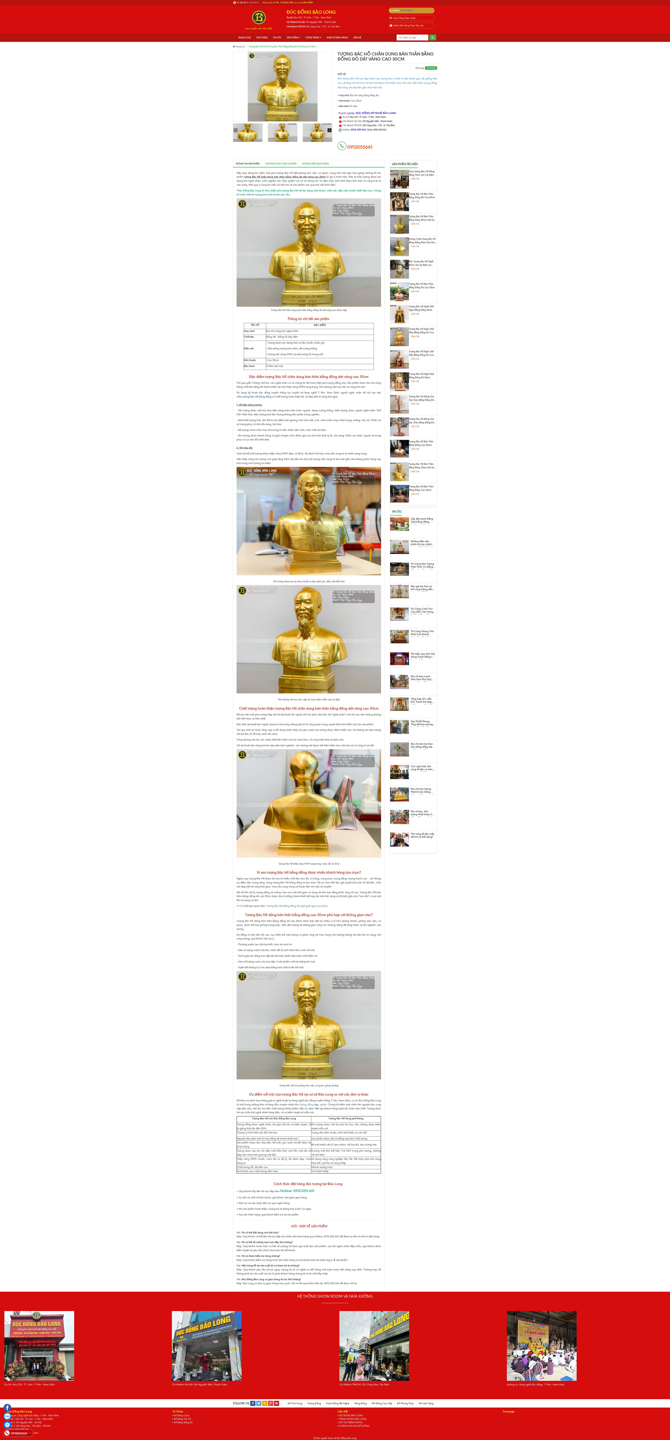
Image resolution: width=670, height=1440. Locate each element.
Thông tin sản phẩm (248, 163)
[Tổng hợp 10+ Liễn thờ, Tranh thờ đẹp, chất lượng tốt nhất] (399, 704)
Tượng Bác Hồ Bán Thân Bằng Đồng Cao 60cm (421, 443)
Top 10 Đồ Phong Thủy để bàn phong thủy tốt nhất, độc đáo (422, 723)
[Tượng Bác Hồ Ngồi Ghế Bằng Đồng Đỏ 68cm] (399, 381)
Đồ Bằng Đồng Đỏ (183, 1422)
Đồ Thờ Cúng (295, 1403)
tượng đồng (306, 1104)
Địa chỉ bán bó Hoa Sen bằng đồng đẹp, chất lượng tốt (422, 745)
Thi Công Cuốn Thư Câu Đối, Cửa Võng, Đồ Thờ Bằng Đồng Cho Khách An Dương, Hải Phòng (422, 610)
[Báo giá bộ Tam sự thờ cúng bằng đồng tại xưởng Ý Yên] (399, 591)
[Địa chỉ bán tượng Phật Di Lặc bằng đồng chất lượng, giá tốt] (399, 794)
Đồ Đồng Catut (181, 1415)
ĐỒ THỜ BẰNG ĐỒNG (351, 1422)
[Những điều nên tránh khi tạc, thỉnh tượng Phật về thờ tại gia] (399, 547)
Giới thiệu (262, 37)
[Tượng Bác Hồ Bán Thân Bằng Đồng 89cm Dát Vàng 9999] (399, 224)
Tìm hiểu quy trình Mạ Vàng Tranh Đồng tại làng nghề (423, 655)
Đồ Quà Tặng (426, 1403)
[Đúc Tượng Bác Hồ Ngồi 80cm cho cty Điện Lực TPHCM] (399, 269)
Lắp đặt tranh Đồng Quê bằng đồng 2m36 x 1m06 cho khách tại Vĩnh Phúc (422, 520)
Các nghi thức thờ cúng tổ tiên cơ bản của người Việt (422, 768)
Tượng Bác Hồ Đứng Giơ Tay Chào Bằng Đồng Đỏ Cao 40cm (421, 421)
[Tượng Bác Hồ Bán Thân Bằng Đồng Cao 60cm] (399, 448)
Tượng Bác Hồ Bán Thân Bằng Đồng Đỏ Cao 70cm (422, 286)
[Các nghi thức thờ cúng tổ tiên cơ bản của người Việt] (399, 772)
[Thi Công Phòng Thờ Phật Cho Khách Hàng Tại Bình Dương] (399, 636)
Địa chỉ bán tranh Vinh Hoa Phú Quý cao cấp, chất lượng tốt (422, 678)
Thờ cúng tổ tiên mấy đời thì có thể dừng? (422, 835)
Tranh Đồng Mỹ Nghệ (337, 1403)
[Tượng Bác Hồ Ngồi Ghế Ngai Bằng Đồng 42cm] (399, 314)
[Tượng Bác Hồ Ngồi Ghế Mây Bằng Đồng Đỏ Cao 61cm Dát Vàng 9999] (399, 336)
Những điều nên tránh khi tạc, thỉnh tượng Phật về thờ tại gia (422, 543)
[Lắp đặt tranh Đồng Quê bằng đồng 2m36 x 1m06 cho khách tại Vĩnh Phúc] (399, 524)
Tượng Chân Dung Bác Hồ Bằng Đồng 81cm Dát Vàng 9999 (422, 241)
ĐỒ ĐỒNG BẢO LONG (351, 1415)
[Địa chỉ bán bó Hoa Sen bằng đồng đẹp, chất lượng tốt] (399, 749)
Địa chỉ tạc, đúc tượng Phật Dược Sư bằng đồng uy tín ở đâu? (422, 813)
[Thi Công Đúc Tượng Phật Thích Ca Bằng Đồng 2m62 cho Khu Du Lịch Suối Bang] (399, 569)
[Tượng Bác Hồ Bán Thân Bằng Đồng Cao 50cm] (399, 494)
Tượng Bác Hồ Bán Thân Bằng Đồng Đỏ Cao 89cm (422, 196)
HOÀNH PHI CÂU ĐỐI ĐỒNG (354, 1426)
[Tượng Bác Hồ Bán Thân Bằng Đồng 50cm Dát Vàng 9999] (399, 471)
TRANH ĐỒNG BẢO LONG (353, 1419)
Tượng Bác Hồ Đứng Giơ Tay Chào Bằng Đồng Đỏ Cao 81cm (421, 398)
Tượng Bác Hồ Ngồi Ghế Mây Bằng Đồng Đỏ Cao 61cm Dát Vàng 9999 (421, 331)
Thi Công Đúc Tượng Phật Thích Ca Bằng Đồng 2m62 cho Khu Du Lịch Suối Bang (422, 565)
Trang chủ (244, 37)
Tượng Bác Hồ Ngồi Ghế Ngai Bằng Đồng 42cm (421, 308)
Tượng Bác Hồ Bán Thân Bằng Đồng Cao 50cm (421, 488)
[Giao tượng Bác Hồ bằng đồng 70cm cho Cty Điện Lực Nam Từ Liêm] (399, 179)
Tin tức (277, 37)
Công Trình (312, 37)
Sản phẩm (292, 37)
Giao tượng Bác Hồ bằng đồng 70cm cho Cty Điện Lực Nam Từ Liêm (421, 173)
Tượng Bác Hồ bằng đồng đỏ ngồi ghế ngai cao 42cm (297, 905)
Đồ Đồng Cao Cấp (382, 1403)
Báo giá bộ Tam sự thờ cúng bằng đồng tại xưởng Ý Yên (422, 588)
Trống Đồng (360, 1403)
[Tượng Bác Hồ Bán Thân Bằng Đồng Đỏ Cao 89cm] (399, 201)
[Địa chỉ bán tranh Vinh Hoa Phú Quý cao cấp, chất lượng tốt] (399, 682)
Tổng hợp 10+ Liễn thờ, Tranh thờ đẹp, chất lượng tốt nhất (421, 700)
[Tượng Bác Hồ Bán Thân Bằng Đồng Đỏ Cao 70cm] (399, 291)
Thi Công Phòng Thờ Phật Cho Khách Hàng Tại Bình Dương (423, 633)
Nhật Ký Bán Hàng (337, 37)
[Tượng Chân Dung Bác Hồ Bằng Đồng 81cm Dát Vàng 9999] (399, 246)
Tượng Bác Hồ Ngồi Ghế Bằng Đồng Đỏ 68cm (421, 376)
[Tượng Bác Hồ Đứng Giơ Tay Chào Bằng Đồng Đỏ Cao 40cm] (399, 426)
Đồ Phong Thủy (405, 1403)
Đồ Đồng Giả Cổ (182, 1419)
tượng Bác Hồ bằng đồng (257, 396)
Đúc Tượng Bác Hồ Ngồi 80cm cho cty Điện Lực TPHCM (421, 263)
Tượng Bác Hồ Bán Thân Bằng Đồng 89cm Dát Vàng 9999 (423, 218)
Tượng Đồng (314, 1403)
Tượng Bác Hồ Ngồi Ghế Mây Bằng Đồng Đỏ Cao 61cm (421, 353)
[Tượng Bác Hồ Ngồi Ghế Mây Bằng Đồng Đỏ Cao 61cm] (399, 359)
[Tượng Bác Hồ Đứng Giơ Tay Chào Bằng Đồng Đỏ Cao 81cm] (399, 404)
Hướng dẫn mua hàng (315, 163)
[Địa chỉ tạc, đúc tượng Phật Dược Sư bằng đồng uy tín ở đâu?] (399, 817)
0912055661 (407, 10)
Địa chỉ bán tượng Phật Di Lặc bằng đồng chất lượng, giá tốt (423, 790)
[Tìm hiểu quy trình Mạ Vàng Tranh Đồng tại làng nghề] (399, 658)
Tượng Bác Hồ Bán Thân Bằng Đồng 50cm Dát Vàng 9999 (423, 466)
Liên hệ (357, 37)
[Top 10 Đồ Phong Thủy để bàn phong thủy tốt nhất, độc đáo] (399, 727)
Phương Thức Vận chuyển (280, 163)
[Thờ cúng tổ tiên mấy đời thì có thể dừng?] (399, 839)
